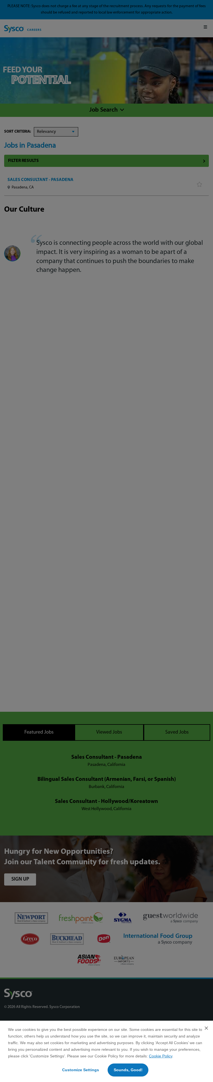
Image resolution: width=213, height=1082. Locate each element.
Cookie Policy (160, 1056)
